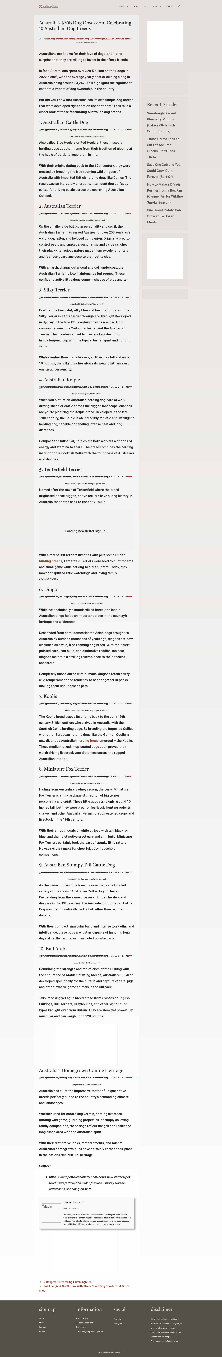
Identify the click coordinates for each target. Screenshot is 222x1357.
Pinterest (118, 1319)
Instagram (118, 1324)
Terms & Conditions (84, 1323)
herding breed (88, 741)
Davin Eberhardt (74, 1202)
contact (169, 6)
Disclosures (81, 1327)
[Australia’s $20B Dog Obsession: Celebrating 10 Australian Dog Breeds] (86, 38)
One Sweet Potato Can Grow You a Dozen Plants (164, 216)
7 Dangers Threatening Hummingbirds (68, 1282)
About (41, 1323)
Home (41, 1318)
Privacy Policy (82, 1318)
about (155, 6)
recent (136, 6)
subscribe (124, 6)
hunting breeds (50, 561)
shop (146, 6)
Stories (42, 1332)
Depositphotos (97, 1332)
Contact (42, 1327)
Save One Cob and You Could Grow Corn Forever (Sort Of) (164, 171)
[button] (179, 6)
